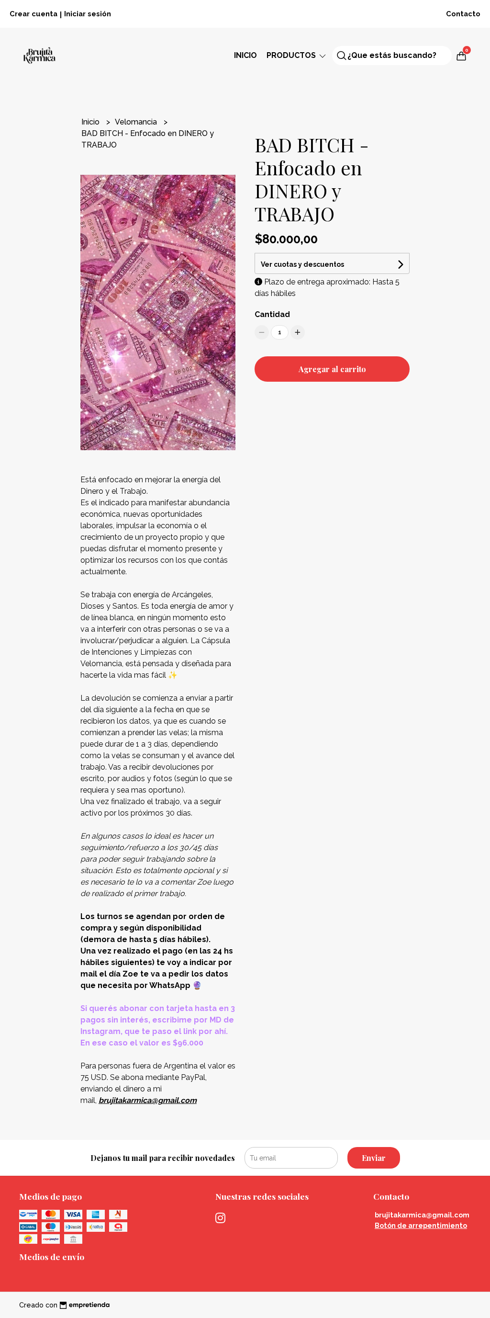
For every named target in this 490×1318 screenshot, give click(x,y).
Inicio (245, 55)
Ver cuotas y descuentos (302, 264)
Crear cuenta (33, 14)
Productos (292, 55)
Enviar (374, 1158)
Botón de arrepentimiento (421, 1225)
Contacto (463, 14)
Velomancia (137, 121)
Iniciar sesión (87, 14)
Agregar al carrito (332, 369)
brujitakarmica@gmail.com (422, 1215)
